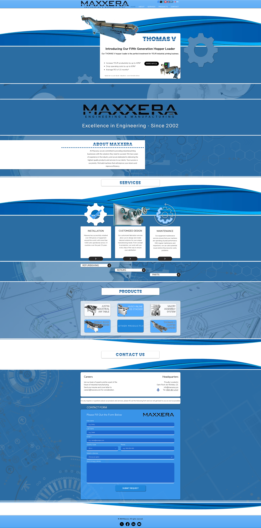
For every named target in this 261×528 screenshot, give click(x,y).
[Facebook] (159, 2)
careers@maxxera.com (92, 390)
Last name (90, 429)
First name (90, 421)
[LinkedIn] (163, 2)
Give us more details (94, 461)
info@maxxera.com (171, 387)
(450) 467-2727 (172, 390)
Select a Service (92, 453)
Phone (123, 444)
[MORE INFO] (96, 259)
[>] (109, 265)
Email (88, 437)
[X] (161, 2)
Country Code (91, 444)
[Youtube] (165, 2)
